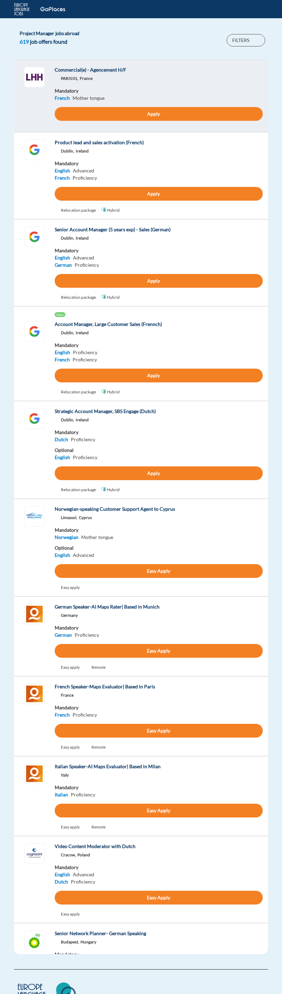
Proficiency (85, 178)
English (62, 170)
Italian (61, 794)
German (63, 265)
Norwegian (66, 537)
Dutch (61, 439)
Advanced (83, 170)
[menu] (259, 9)
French (62, 98)
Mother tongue (89, 98)
